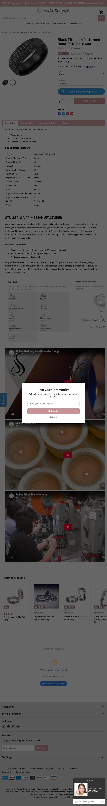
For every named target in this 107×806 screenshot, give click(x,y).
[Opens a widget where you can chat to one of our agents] (89, 791)
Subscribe (53, 411)
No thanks (53, 417)
